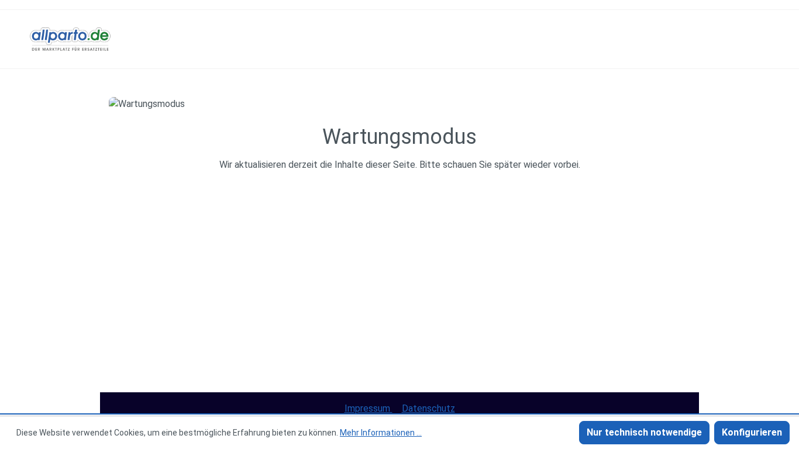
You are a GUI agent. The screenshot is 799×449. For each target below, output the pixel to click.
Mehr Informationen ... (381, 432)
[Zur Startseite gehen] (70, 39)
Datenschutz (428, 408)
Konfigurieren (752, 432)
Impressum (368, 408)
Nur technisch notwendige (644, 432)
